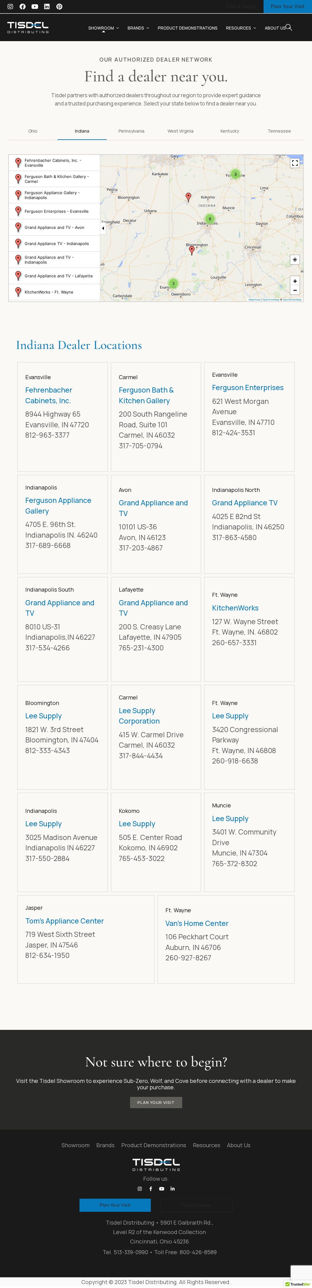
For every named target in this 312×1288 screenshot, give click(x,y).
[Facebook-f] (150, 1188)
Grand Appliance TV (245, 502)
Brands (136, 28)
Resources (238, 28)
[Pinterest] (59, 7)
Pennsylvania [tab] (131, 131)
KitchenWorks (235, 608)
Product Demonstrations (188, 28)
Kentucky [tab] (230, 131)
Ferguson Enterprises (248, 387)
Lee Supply (43, 715)
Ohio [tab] (32, 131)
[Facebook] (22, 7)
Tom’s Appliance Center (64, 921)
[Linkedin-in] (172, 1188)
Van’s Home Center (197, 923)
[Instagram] (10, 7)
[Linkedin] (47, 7)
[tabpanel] (156, 578)
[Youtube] (35, 7)
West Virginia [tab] (180, 131)
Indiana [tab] (82, 131)
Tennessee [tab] (279, 131)
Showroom (101, 28)
